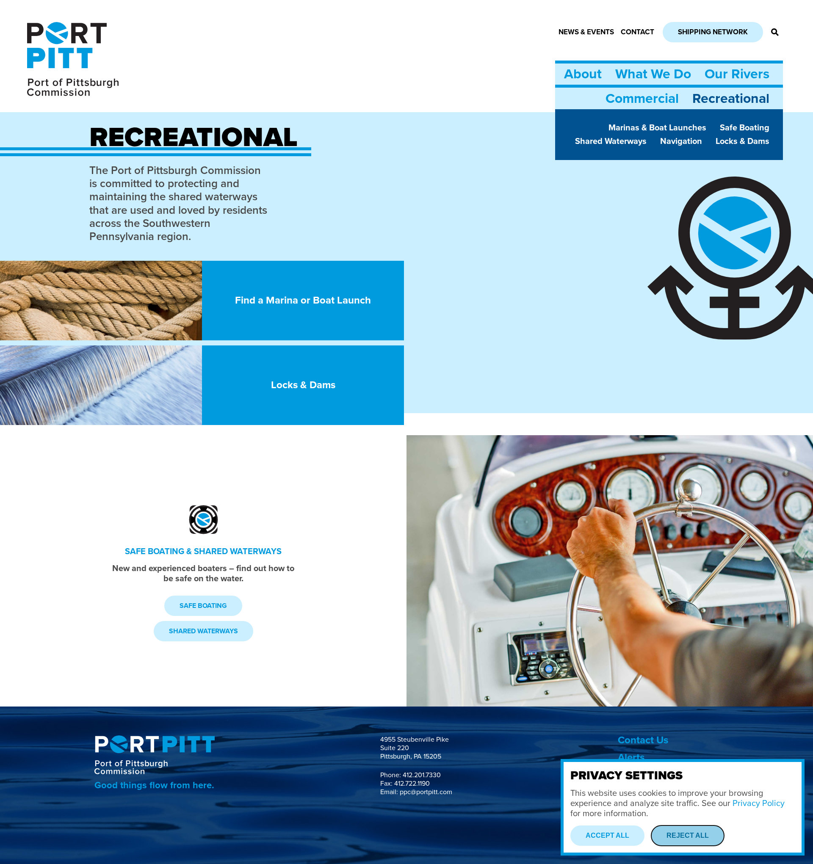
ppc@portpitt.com (426, 792)
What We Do (653, 74)
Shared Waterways (611, 141)
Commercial (642, 99)
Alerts (631, 757)
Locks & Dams (742, 141)
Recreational (730, 99)
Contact (637, 32)
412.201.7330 (422, 775)
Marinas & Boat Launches (657, 128)
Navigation (681, 141)
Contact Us (643, 740)
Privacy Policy (759, 803)
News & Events (586, 32)
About (583, 74)
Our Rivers (737, 74)
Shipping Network (713, 32)
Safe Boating (744, 128)
